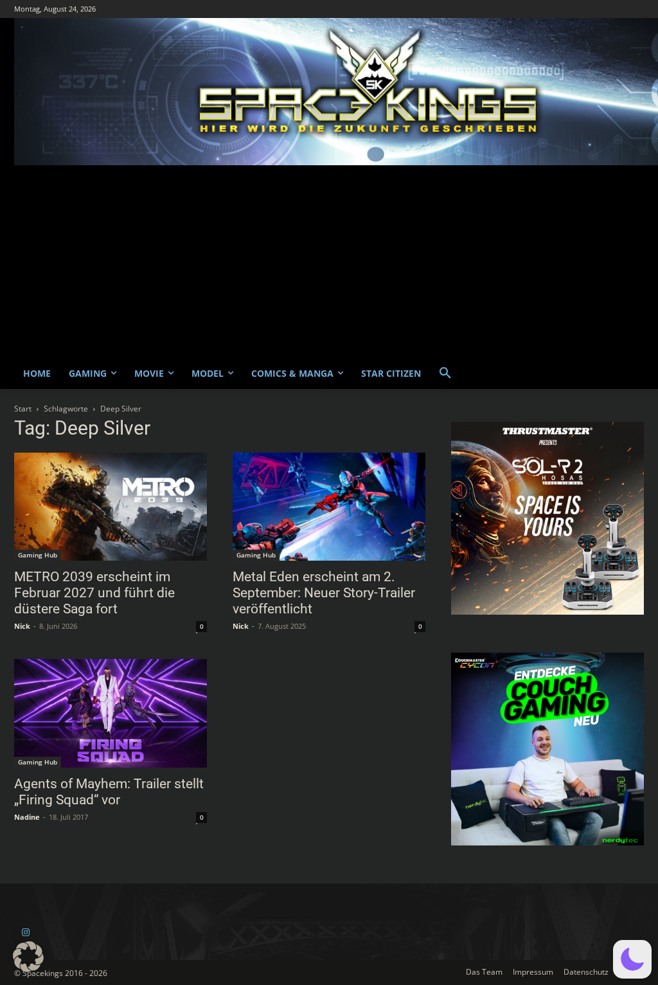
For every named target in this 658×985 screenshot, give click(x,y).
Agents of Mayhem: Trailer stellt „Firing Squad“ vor (109, 792)
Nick (22, 626)
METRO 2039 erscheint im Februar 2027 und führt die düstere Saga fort (94, 593)
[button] (445, 373)
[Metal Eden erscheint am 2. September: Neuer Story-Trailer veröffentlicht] (329, 507)
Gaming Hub (37, 554)
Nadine (27, 817)
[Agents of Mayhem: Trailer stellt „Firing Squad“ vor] (110, 713)
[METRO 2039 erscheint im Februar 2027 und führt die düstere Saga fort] (110, 507)
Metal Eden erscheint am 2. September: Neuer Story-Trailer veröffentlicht (324, 593)
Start (22, 408)
